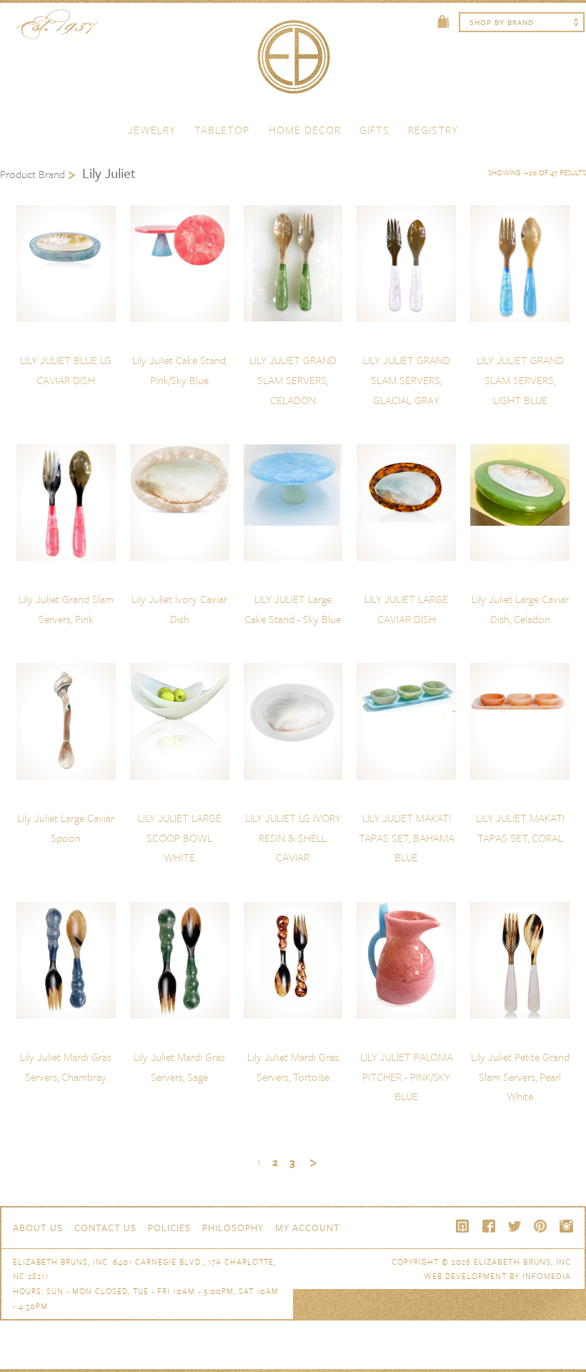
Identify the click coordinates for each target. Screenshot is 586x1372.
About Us (38, 1227)
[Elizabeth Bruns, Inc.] (293, 63)
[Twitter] (514, 1226)
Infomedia (546, 1276)
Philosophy (233, 1227)
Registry (433, 129)
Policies (169, 1227)
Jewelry (152, 129)
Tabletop (221, 129)
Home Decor (305, 129)
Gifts (374, 129)
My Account (307, 1227)
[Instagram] (566, 1226)
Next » (314, 1163)
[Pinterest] (540, 1226)
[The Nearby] (463, 1226)
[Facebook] (489, 1226)
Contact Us (105, 1227)
